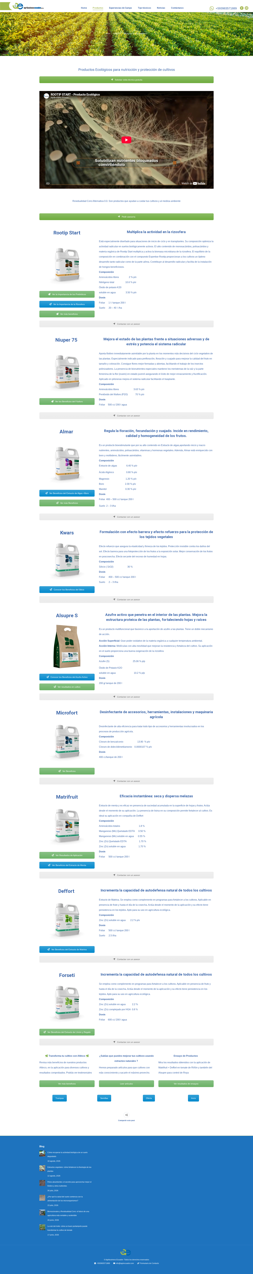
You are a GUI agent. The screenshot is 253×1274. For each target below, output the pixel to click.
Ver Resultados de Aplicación (68, 855)
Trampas (59, 1098)
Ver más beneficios (69, 314)
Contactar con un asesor (128, 324)
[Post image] (42, 1153)
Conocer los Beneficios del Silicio (68, 589)
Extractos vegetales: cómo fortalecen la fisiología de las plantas (69, 1169)
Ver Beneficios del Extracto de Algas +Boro (69, 493)
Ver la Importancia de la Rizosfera (69, 304)
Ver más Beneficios (69, 503)
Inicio (193, 1098)
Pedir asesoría (128, 217)
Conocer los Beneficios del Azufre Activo (69, 677)
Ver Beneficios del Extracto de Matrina (69, 949)
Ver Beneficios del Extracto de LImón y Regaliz (69, 1032)
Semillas (104, 1098)
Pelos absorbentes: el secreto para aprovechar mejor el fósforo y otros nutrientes (69, 1184)
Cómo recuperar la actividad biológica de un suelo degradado (67, 1154)
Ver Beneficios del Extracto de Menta (68, 865)
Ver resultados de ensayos (186, 1084)
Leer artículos (126, 1084)
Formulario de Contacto (149, 1263)
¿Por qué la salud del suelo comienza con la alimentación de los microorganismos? (65, 1199)
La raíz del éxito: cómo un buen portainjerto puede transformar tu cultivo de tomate (67, 1228)
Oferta (149, 1098)
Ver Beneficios (69, 771)
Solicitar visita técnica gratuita (128, 80)
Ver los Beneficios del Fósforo (69, 401)
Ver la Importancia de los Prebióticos (69, 294)
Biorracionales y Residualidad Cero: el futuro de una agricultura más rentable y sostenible (68, 1213)
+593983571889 (226, 8)
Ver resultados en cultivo (68, 687)
